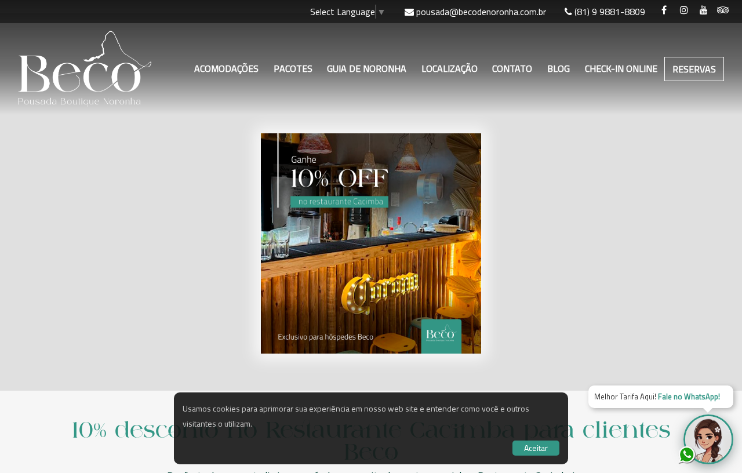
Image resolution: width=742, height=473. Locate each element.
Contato (512, 68)
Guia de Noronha (366, 68)
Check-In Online (621, 68)
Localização (449, 68)
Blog (558, 68)
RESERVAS (694, 69)
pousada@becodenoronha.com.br (481, 12)
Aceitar (536, 448)
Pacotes (293, 68)
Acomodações (226, 68)
